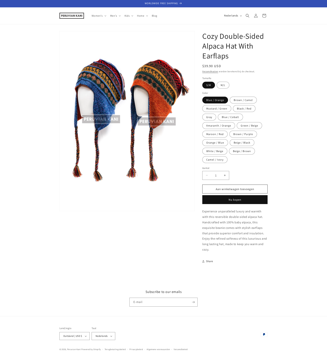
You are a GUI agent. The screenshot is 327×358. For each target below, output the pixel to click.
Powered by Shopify (91, 349)
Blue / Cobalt (230, 117)
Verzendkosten (210, 71)
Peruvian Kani (74, 349)
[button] (98, 16)
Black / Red (244, 108)
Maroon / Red (215, 134)
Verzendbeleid (181, 349)
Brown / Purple (243, 134)
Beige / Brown (242, 151)
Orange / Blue (215, 142)
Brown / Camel (243, 100)
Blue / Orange (215, 100)
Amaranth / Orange (218, 125)
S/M (208, 85)
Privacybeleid (136, 349)
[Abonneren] (193, 302)
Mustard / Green (216, 108)
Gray (209, 117)
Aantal (205, 167)
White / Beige (214, 151)
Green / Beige (249, 125)
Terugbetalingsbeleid (115, 349)
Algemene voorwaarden (158, 349)
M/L (223, 85)
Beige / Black (242, 142)
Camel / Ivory (214, 159)
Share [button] (209, 261)
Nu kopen (235, 199)
